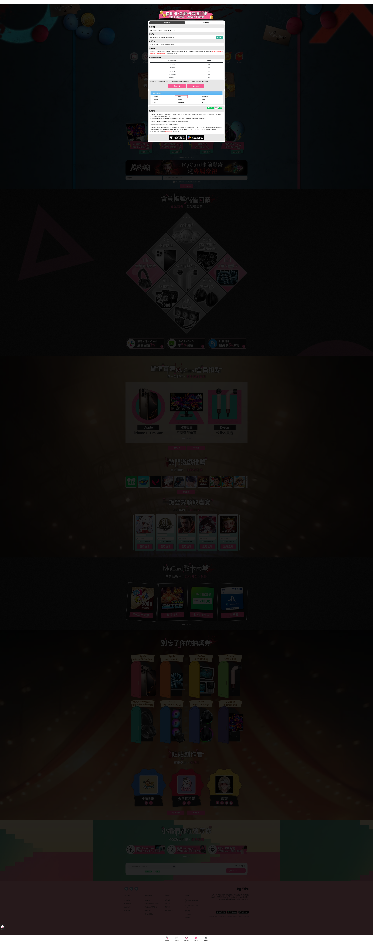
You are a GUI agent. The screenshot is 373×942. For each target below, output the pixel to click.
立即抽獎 (177, 86)
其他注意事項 (168, 132)
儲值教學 (196, 86)
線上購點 (219, 37)
